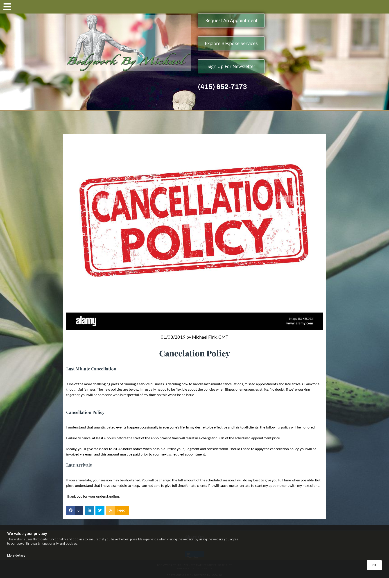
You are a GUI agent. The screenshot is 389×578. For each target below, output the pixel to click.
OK (374, 565)
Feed (121, 510)
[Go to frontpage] (128, 43)
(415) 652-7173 (222, 86)
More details (16, 555)
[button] (194, 6)
